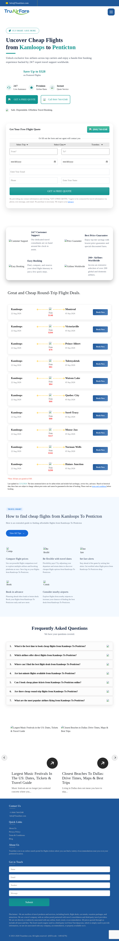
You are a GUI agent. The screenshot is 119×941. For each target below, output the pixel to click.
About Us (12, 828)
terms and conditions (99, 486)
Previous (4, 758)
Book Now (100, 312)
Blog (11, 839)
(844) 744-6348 (100, 129)
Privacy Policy (14, 832)
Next (115, 758)
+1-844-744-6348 (17, 812)
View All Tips (17, 533)
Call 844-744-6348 (58, 99)
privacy (71, 202)
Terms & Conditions (17, 835)
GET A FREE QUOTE (25, 99)
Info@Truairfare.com (19, 3)
